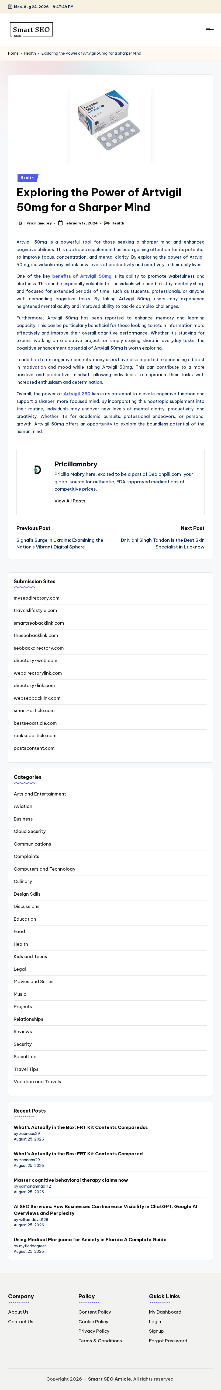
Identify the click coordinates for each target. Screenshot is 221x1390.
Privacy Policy (93, 1331)
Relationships (28, 1019)
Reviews (23, 1031)
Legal (20, 969)
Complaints (26, 856)
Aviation (23, 806)
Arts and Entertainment (40, 794)
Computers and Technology (44, 869)
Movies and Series (34, 981)
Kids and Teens (30, 956)
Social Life (25, 1057)
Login (155, 1322)
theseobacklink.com (36, 635)
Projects (23, 1006)
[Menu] (209, 29)
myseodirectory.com (37, 598)
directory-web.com (35, 660)
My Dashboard (165, 1312)
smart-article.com (34, 710)
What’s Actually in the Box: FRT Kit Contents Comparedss (81, 1127)
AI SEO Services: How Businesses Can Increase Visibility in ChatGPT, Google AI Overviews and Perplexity (105, 1210)
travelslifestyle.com (35, 610)
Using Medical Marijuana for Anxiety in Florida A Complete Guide (90, 1240)
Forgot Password (168, 1341)
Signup (156, 1331)
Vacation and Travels (37, 1082)
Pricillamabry (75, 464)
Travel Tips (26, 1069)
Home (13, 53)
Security (23, 1044)
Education (25, 919)
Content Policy (94, 1312)
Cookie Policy (93, 1322)
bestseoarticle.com (35, 723)
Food (19, 931)
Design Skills (27, 894)
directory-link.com (34, 685)
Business (23, 819)
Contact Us (20, 1322)
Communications (32, 844)
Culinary (23, 881)
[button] (69, 501)
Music (20, 994)
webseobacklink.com (37, 698)
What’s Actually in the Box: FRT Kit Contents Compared (78, 1154)
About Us (18, 1312)
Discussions (27, 906)
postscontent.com (34, 748)
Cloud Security (30, 831)
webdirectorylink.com (38, 673)
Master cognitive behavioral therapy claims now (71, 1180)
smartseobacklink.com (39, 623)
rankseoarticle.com (35, 735)
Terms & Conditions (100, 1341)
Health (30, 53)
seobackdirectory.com (39, 648)
